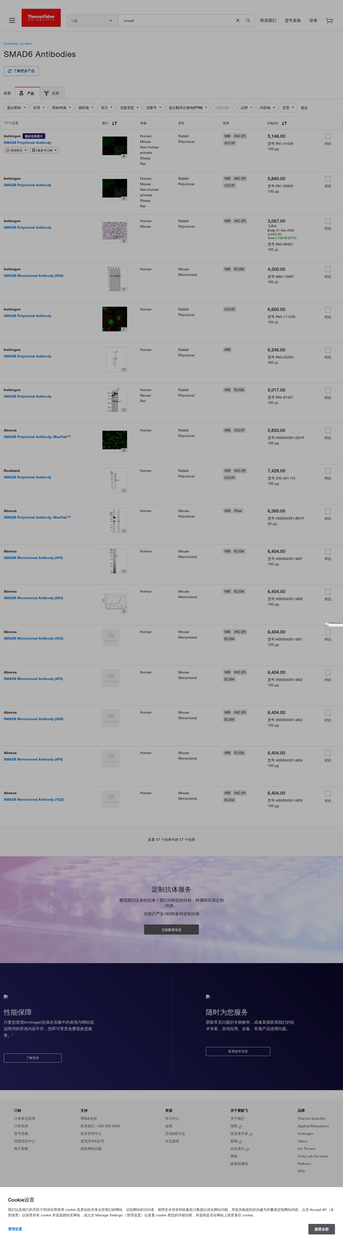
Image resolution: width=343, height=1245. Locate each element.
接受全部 (322, 1229)
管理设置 (15, 1229)
